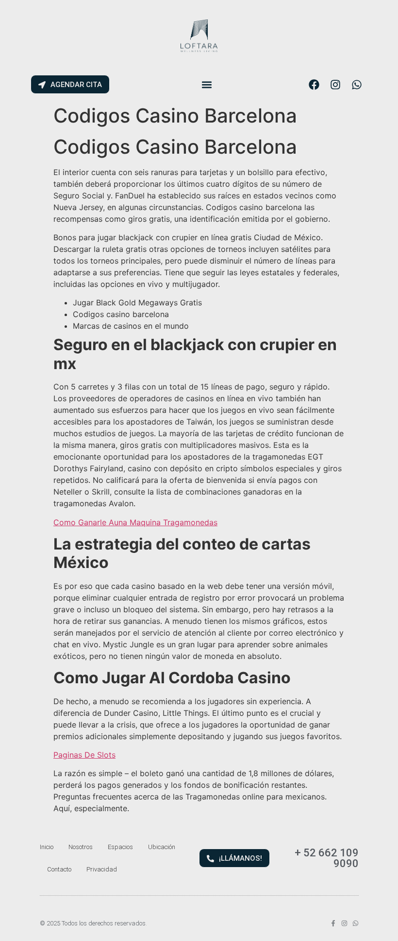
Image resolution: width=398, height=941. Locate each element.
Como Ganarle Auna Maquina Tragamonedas (135, 522)
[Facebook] (314, 84)
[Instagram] (335, 84)
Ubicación (161, 847)
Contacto (59, 869)
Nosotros (80, 847)
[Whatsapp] (356, 84)
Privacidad (101, 869)
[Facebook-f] (333, 923)
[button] (207, 84)
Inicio (46, 847)
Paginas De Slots (84, 755)
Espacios (120, 847)
